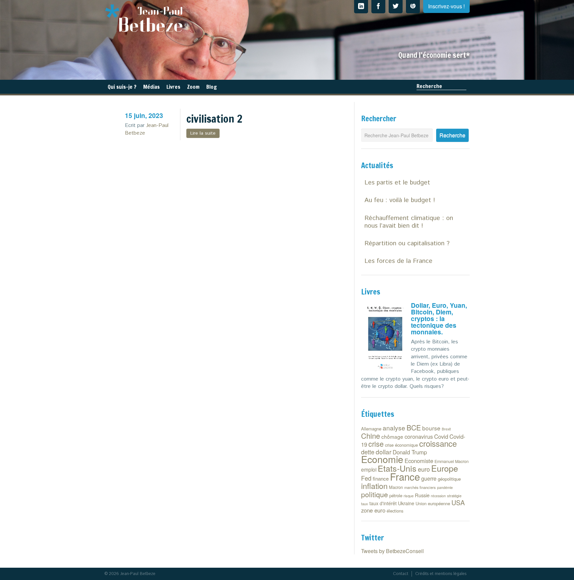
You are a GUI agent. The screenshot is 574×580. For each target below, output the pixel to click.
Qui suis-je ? (122, 86)
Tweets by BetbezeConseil (392, 551)
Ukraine (406, 503)
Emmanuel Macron (451, 461)
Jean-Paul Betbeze (146, 129)
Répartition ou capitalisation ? (406, 243)
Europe (444, 468)
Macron (396, 487)
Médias (151, 86)
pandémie (445, 487)
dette (367, 451)
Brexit (446, 428)
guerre (428, 478)
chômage (392, 436)
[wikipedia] (413, 6)
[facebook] (378, 6)
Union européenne (433, 503)
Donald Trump (410, 452)
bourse (431, 428)
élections (395, 511)
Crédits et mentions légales (440, 574)
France (405, 476)
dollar (383, 451)
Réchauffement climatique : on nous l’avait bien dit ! (408, 222)
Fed (366, 478)
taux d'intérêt (383, 503)
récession (438, 495)
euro (424, 469)
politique (374, 494)
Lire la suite (203, 133)
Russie (422, 495)
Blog (211, 86)
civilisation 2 (214, 118)
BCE (414, 427)
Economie (382, 459)
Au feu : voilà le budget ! (399, 200)
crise (376, 443)
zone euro (373, 510)
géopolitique (449, 479)
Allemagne (371, 428)
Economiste (419, 461)
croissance (438, 443)
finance (381, 478)
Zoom (193, 86)
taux (364, 503)
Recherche (429, 86)
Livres (173, 86)
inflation (374, 485)
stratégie (454, 495)
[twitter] (396, 6)
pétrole (395, 495)
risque (409, 495)
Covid (441, 436)
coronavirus (419, 436)
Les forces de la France (398, 261)
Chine (370, 435)
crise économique (401, 445)
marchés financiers (420, 487)
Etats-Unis (397, 468)
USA (458, 502)
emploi (368, 469)
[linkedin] (361, 6)
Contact (400, 574)
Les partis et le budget (397, 182)
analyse (394, 427)
